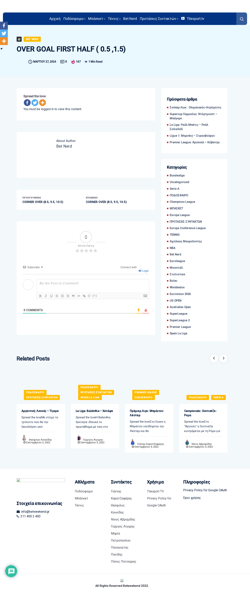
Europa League (180, 215)
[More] (42, 102)
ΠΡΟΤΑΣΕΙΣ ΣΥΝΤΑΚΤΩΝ (186, 221)
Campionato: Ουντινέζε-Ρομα (200, 413)
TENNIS (174, 234)
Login (145, 270)
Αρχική (55, 19)
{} (89, 295)
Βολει (173, 280)
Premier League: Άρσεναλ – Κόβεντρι (195, 142)
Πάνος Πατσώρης (123, 561)
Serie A (174, 188)
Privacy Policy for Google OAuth (159, 502)
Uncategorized (179, 182)
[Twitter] (34, 102)
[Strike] (57, 296)
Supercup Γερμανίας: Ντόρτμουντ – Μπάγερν (193, 116)
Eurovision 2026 (180, 294)
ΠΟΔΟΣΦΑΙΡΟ (179, 195)
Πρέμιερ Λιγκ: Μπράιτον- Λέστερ (147, 413)
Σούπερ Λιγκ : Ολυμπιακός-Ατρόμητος (195, 107)
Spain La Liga (178, 333)
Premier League (180, 327)
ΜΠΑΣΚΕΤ (176, 208)
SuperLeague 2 (180, 320)
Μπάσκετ (95, 19)
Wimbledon (177, 287)
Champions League (182, 202)
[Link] (84, 296)
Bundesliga (177, 175)
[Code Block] (78, 296)
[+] (95, 295)
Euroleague (177, 261)
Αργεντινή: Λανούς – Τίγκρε (40, 411)
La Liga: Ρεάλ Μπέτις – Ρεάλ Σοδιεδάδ (189, 127)
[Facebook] (27, 102)
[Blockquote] (73, 296)
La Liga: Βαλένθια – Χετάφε (94, 411)
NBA (172, 248)
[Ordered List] (62, 296)
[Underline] (51, 296)
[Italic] (46, 296)
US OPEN (175, 300)
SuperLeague (178, 313)
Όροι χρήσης (192, 498)
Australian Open (180, 307)
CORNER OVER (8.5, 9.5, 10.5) (42, 202)
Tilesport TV (155, 491)
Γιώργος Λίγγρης (93, 439)
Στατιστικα (177, 274)
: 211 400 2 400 (29, 516)
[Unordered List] (68, 296)
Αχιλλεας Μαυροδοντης (186, 241)
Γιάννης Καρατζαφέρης (150, 444)
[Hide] (1, 48)
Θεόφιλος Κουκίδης (40, 439)
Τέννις (113, 19)
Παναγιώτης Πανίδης (120, 551)
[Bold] (40, 296)
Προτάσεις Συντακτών (158, 19)
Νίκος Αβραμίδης (202, 444)
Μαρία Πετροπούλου (120, 537)
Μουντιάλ (176, 267)
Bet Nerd (130, 19)
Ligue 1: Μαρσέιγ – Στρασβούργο (192, 135)
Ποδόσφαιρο (73, 19)
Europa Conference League (188, 228)
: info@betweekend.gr (34, 511)
